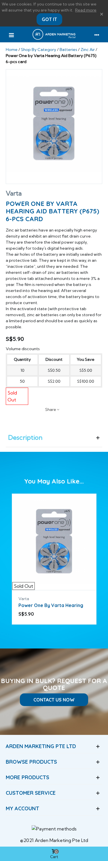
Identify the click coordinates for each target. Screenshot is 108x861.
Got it (49, 19)
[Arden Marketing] (54, 34)
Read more (85, 10)
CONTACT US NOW (54, 700)
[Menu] (11, 34)
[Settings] (96, 34)
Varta (14, 193)
